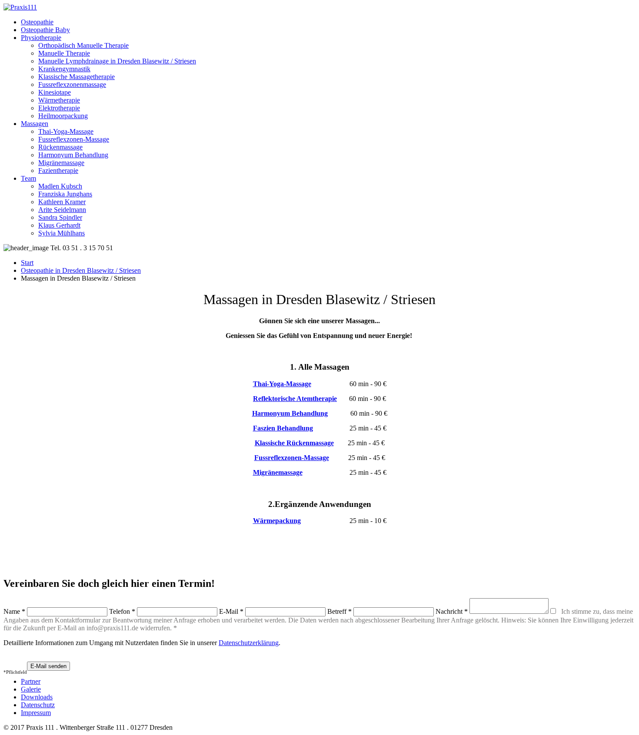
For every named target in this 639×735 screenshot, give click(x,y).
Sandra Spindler (60, 217)
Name (14, 611)
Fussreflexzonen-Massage (73, 139)
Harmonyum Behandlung (73, 155)
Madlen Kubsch (60, 186)
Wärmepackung (277, 520)
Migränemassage (61, 162)
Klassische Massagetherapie (76, 76)
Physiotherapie (41, 37)
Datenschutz (38, 705)
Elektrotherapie (59, 108)
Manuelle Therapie (64, 53)
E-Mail (231, 611)
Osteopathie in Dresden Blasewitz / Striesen (81, 270)
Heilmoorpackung (63, 115)
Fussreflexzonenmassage (72, 84)
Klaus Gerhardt (59, 225)
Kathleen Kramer (62, 201)
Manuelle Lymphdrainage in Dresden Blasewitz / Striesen (117, 61)
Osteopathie (37, 22)
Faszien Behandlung (283, 428)
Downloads (37, 697)
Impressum (36, 712)
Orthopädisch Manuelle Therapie (83, 45)
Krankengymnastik (64, 69)
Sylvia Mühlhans (61, 233)
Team (28, 178)
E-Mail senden (48, 666)
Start (27, 262)
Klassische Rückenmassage (294, 443)
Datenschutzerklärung (249, 642)
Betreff (339, 611)
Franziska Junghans (65, 194)
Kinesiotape (54, 92)
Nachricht (452, 611)
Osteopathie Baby (45, 29)
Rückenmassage (60, 147)
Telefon (122, 611)
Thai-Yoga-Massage (65, 131)
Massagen (34, 123)
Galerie (31, 689)
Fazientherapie (58, 170)
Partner (30, 681)
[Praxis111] (20, 7)
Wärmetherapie (59, 100)
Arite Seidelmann (62, 209)
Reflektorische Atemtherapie (295, 398)
